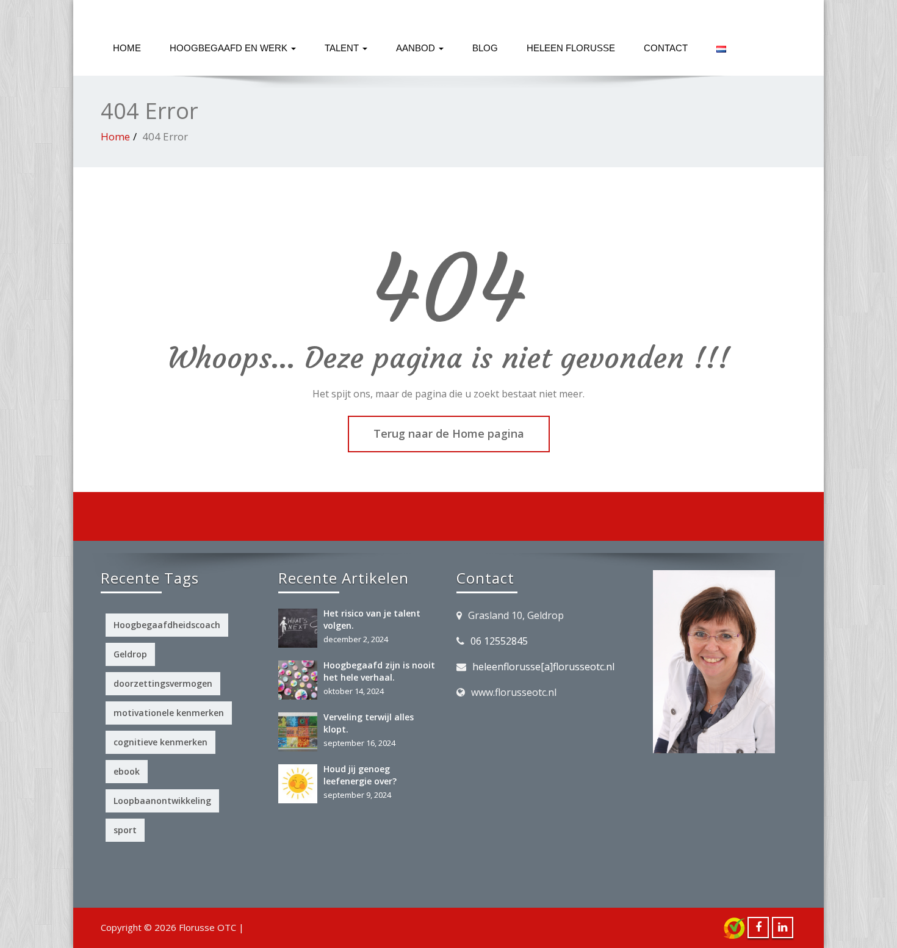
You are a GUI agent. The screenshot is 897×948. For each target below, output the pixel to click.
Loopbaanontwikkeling (162, 800)
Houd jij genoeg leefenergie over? (360, 775)
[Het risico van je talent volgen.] (300, 628)
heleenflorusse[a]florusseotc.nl (543, 666)
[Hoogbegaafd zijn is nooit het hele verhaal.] (300, 680)
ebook (126, 771)
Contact (666, 48)
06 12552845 (499, 641)
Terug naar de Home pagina (448, 433)
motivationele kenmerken (168, 712)
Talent (343, 48)
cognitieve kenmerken (160, 742)
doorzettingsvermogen (162, 683)
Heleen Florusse (571, 48)
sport (125, 830)
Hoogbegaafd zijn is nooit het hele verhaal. (379, 671)
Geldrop (130, 654)
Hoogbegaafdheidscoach (166, 625)
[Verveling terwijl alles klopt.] (300, 731)
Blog (485, 48)
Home (127, 48)
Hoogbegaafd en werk (230, 48)
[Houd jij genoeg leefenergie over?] (300, 783)
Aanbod (417, 48)
